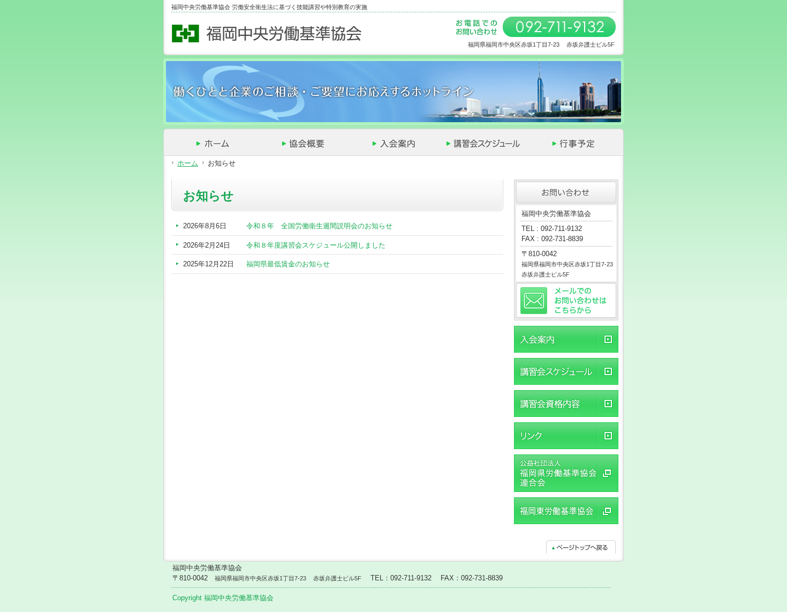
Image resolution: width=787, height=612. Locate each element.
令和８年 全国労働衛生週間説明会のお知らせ (319, 226)
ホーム (187, 163)
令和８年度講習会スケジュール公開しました (315, 245)
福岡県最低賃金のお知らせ (288, 264)
